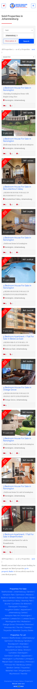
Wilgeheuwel (24, 671)
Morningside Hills (13, 621)
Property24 (29, 681)
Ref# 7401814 (28, 112)
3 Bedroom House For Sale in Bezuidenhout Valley (17, 187)
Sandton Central (13, 668)
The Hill (19, 627)
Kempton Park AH (12, 616)
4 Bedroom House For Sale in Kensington (17, 286)
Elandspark (13, 607)
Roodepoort (13, 644)
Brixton (27, 650)
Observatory (19, 662)
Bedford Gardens (8, 598)
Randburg (19, 641)
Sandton (30, 592)
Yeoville (24, 674)
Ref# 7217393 (28, 160)
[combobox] (18, 30)
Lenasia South (28, 619)
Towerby (27, 627)
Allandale (24, 644)
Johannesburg (20, 592)
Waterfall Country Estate (23, 630)
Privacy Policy (18, 681)
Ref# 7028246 (28, 259)
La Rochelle (19, 659)
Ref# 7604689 (27, 62)
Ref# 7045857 (28, 211)
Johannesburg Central (18, 613)
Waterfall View (12, 671)
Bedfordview (7, 592)
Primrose (29, 624)
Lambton (5, 619)
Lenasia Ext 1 (15, 619)
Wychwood (14, 674)
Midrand (29, 595)
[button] (10, 41)
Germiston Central (12, 656)
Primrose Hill (9, 627)
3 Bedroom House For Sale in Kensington (17, 89)
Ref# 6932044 (28, 412)
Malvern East (7, 662)
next (33, 49)
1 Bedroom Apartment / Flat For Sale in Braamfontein (18, 535)
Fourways (23, 607)
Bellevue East (22, 598)
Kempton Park (8, 595)
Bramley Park (27, 601)
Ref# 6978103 (28, 361)
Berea (32, 598)
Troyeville (7, 630)
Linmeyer (29, 659)
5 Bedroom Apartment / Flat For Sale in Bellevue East (18, 337)
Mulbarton (25, 621)
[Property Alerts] (4, 6)
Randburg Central (24, 665)
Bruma (7, 604)
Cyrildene (16, 604)
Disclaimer (8, 681)
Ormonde (20, 624)
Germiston (20, 595)
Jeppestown (25, 610)
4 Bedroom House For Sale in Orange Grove (17, 388)
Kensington (26, 616)
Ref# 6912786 (28, 460)
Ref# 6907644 (27, 508)
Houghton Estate (12, 610)
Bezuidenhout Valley (11, 601)
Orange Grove (8, 624)
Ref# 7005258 (28, 310)
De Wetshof (26, 604)
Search (26, 41)
